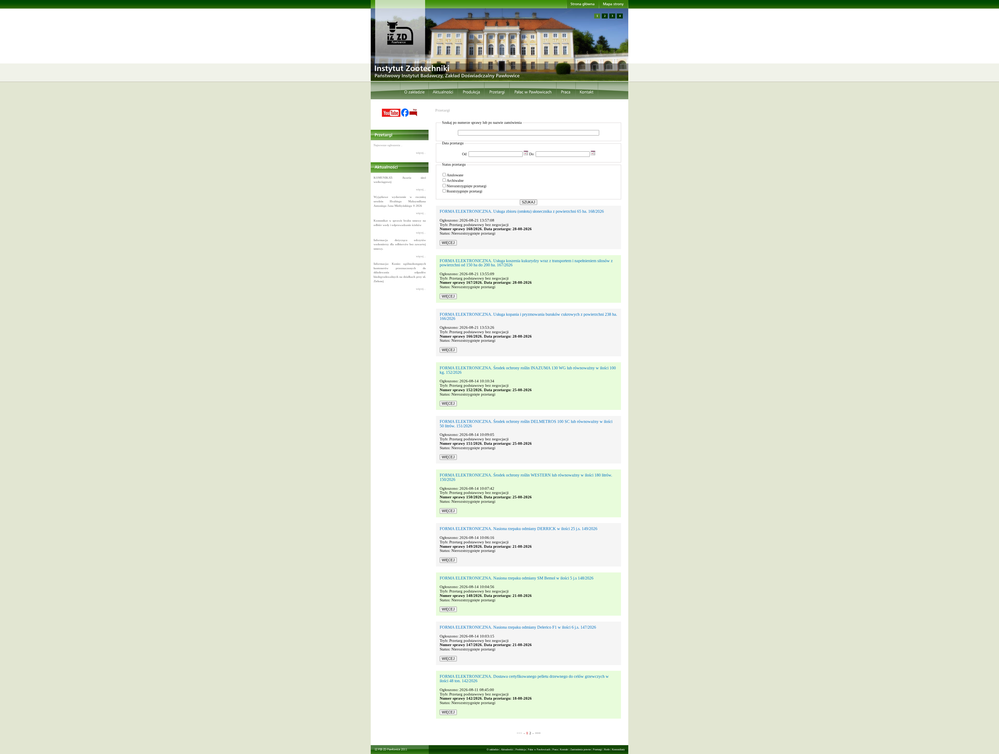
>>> (538, 733)
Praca (555, 749)
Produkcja (520, 749)
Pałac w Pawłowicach (539, 749)
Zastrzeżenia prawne (580, 749)
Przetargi (597, 749)
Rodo (607, 749)
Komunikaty (618, 749)
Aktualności (507, 749)
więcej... (421, 152)
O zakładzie (493, 749)
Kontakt (564, 749)
